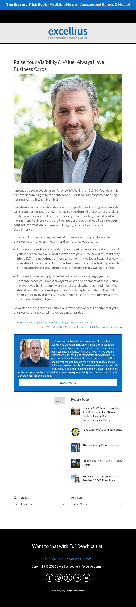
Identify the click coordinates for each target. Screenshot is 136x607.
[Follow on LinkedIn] (77, 578)
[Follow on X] (68, 578)
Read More (68, 382)
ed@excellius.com (79, 559)
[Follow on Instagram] (59, 578)
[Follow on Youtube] (86, 578)
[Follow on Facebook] (49, 578)
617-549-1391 (55, 559)
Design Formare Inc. (75, 590)
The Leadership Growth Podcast (101, 445)
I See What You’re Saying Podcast (102, 429)
